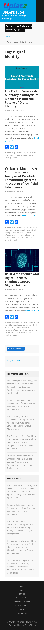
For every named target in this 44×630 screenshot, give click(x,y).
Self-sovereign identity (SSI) (14, 332)
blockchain (32, 153)
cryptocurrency (26, 325)
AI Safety (32, 227)
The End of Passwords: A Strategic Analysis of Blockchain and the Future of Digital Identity (21, 98)
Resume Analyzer (15, 349)
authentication (33, 322)
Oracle (22, 594)
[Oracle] (17, 617)
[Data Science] (20, 617)
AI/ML (22, 586)
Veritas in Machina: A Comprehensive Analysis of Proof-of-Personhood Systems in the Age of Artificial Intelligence (21, 178)
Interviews (22, 613)
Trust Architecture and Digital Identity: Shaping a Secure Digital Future (22, 280)
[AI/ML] (12, 617)
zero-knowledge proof (12, 335)
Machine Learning (22, 602)
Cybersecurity (22, 605)
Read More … (27, 215)
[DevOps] (29, 617)
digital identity (26, 155)
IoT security (17, 330)
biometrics (8, 325)
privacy (34, 330)
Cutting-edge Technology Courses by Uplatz (18, 28)
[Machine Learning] (23, 617)
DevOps (22, 609)
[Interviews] (32, 617)
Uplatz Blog (13, 12)
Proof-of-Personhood (22, 235)
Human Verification (17, 233)
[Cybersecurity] (26, 617)
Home (8, 36)
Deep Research (17, 153)
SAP (22, 590)
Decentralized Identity (12, 155)
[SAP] (14, 617)
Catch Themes (31, 625)
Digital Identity (17, 322)
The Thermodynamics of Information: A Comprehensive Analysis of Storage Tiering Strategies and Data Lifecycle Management (20, 422)
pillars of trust (26, 330)
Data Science (22, 598)
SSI (19, 158)
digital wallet (26, 327)
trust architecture (22, 238)
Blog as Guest (14, 360)
